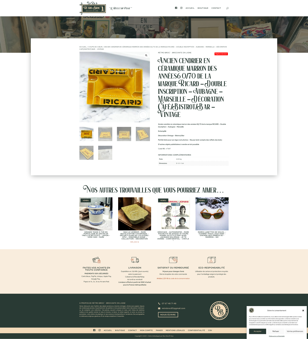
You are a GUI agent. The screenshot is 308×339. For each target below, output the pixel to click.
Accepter (257, 331)
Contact (216, 8)
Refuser (276, 331)
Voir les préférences (295, 331)
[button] (303, 310)
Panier (159, 330)
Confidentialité (196, 330)
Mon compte (146, 330)
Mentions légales (175, 330)
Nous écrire (168, 314)
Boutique (203, 8)
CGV (210, 330)
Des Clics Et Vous (168, 336)
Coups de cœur (95, 47)
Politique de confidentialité (277, 336)
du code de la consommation (179, 278)
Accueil (190, 8)
